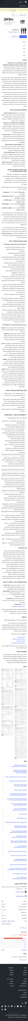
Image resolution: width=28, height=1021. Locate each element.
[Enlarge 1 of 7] (25, 670)
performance (7, 923)
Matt (25, 992)
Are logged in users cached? (20, 873)
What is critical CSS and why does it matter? (16, 776)
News (25, 970)
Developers (24, 983)
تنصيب (23, 48)
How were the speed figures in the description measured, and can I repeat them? (20, 771)
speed (3, 923)
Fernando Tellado (13, 32)
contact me (24, 629)
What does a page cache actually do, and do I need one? (19, 766)
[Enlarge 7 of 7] (11, 707)
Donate (10, 983)
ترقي (24, 52)
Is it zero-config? (22, 814)
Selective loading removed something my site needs (20, 826)
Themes (11, 970)
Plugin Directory (23, 5)
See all (2, 949)
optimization (4, 921)
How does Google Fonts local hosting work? (16, 822)
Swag (11, 986)
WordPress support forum (19, 639)
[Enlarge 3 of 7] (25, 710)
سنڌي (22, 1003)
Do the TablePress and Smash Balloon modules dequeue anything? (18, 831)
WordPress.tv (23, 986)
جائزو (24, 45)
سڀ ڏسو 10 (3, 918)
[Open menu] (2, 2)
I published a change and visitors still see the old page (20, 860)
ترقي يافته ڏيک (23, 927)
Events (11, 981)
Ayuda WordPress (19, 896)
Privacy (25, 974)
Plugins (11, 972)
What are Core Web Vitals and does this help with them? (19, 809)
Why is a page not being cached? (19, 855)
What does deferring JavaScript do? (18, 781)
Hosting (25, 972)
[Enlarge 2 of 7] (25, 689)
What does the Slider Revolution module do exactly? (19, 836)
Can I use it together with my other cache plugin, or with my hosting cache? (17, 869)
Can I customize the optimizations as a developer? (19, 878)
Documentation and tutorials (18, 643)
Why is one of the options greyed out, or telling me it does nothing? (19, 841)
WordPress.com (22, 990)
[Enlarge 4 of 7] (25, 728)
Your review (24, 949)
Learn (25, 979)
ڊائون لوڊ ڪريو (23, 36)
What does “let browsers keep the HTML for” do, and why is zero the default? (17, 799)
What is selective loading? (20, 790)
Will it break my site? (22, 818)
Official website (21, 637)
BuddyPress (23, 997)
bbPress (24, 994)
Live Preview (15, 36)
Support (25, 981)
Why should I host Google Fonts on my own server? (20, 785)
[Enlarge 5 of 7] (11, 670)
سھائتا (24, 55)
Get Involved (10, 979)
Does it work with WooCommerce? (18, 864)
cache (13, 921)
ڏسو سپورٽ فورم (23, 959)
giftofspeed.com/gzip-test (18, 606)
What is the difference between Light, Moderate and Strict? (19, 804)
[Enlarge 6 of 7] (11, 691)
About (25, 967)
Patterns (11, 974)
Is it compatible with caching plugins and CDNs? (20, 846)
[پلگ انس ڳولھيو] (13, 15)
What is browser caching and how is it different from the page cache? (18, 794)
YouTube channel (21, 641)
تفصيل (24, 41)
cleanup (9, 921)
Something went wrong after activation (17, 851)
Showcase (10, 967)
